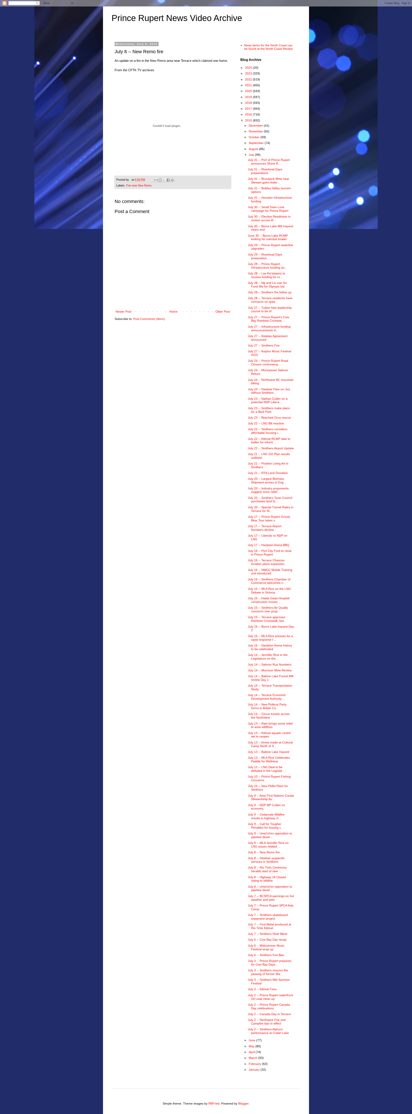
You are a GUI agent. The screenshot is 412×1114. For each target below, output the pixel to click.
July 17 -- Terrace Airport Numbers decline (264, 527)
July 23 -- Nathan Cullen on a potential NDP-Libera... (268, 400)
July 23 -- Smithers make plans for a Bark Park (269, 409)
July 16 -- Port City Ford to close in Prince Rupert (270, 552)
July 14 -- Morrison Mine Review (270, 670)
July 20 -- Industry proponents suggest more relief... (268, 490)
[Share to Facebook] (168, 180)
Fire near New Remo (138, 185)
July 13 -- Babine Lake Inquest (268, 752)
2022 (249, 79)
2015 (249, 120)
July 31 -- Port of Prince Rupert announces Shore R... (269, 161)
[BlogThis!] (160, 180)
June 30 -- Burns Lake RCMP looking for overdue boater (268, 237)
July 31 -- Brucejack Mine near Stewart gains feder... (268, 180)
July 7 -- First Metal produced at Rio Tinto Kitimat (269, 926)
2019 (249, 97)
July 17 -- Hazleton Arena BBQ (268, 545)
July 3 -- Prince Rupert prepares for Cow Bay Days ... (269, 962)
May (252, 1046)
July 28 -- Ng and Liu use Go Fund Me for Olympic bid (267, 284)
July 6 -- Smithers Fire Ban (266, 955)
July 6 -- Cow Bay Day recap (267, 939)
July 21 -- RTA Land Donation (268, 473)
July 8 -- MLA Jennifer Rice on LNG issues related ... (268, 844)
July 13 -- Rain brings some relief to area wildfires (270, 725)
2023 (249, 73)
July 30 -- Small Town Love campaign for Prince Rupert (268, 208)
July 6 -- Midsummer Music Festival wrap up (266, 947)
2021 (249, 85)
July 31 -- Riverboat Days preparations (265, 171)
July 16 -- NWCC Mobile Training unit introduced (270, 571)
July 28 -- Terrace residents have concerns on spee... (270, 299)
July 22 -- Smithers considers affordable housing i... (267, 430)
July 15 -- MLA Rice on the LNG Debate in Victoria (269, 590)
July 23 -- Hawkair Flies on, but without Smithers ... (269, 391)
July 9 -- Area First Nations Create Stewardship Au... (271, 797)
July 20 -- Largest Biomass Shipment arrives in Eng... (267, 480)
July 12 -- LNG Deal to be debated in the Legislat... (266, 768)
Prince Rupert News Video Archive (177, 18)
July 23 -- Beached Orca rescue (269, 417)
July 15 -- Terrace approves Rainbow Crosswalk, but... (267, 618)
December (256, 125)
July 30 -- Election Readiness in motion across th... (269, 218)
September (257, 143)
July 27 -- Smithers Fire (264, 345)
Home (173, 311)
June (252, 1040)
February (255, 1064)
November (256, 131)
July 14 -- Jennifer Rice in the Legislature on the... (268, 656)
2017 (249, 108)
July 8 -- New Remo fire (264, 852)
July (252, 154)
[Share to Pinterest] (172, 180)
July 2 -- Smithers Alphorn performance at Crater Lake (268, 1031)
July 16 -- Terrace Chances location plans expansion (266, 562)
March (253, 1058)
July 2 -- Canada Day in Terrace (269, 1014)
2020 (249, 91)
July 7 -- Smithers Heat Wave (267, 933)
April (252, 1052)
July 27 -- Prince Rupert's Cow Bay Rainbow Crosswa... (268, 318)
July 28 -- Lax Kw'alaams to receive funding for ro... (266, 275)
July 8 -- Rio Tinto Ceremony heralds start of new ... (267, 869)
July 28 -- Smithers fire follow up (269, 292)
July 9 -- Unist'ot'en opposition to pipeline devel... (270, 835)
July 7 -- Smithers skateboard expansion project (268, 916)
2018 (249, 102)
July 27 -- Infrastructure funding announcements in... (269, 328)
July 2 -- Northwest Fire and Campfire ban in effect (267, 1021)
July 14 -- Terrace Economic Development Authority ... (267, 696)
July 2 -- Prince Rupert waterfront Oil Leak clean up (270, 996)
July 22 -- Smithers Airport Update (271, 448)
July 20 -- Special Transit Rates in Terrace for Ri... (270, 509)
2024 (249, 67)
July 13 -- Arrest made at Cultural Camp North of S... (270, 744)
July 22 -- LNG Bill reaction (266, 423)
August (254, 149)
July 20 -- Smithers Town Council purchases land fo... (270, 499)
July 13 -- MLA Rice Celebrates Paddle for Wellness (269, 759)
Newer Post (123, 311)
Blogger (243, 1103)
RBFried (214, 1103)
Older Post (222, 311)
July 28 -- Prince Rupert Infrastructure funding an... (267, 265)
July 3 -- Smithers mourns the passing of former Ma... (268, 972)
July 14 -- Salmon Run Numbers (269, 664)
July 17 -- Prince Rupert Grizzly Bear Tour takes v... (269, 518)
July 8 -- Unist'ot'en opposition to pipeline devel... (270, 888)
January (255, 1069)
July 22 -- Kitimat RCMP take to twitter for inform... (269, 440)
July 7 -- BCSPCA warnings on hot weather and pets (271, 897)
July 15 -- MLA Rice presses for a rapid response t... (270, 637)
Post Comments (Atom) (149, 319)
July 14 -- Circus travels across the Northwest (269, 715)
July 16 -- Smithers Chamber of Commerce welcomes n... (269, 581)
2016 (249, 114)
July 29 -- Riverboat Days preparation (265, 256)
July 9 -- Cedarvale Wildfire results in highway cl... (266, 816)
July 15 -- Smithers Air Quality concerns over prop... (268, 609)
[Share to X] (164, 180)
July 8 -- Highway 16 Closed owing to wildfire (267, 878)
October (255, 137)
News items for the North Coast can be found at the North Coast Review (268, 47)
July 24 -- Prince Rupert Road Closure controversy (268, 362)
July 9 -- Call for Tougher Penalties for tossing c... (265, 825)
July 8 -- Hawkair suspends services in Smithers (266, 859)
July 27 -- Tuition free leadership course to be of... (270, 309)
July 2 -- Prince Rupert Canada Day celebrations (269, 1006)
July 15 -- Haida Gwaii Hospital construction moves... (268, 600)
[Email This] (156, 180)
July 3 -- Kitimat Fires (262, 989)
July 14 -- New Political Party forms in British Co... (267, 706)
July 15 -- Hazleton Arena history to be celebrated (270, 647)
